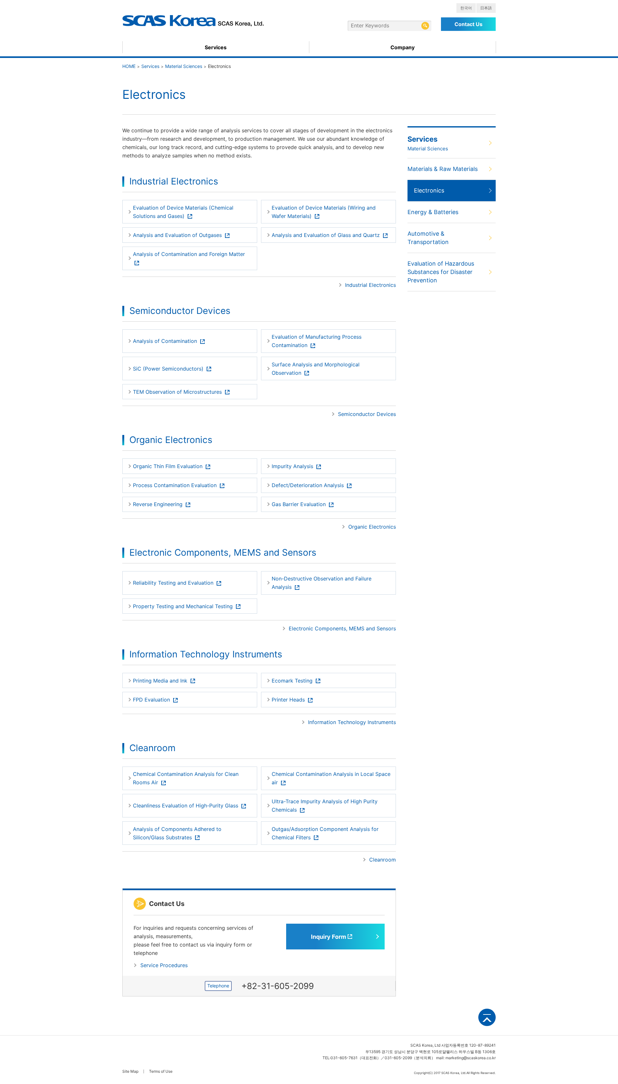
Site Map (130, 1071)
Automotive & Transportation (428, 237)
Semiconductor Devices (367, 414)
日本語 (486, 7)
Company (402, 47)
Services (216, 47)
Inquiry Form (328, 936)
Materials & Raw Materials (442, 168)
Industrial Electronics (370, 285)
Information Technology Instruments (352, 722)
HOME (129, 66)
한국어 (466, 7)
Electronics (429, 190)
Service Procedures (164, 965)
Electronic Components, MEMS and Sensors (342, 628)
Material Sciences (183, 66)
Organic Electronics (372, 526)
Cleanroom (382, 859)
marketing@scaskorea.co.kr (470, 1057)
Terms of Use (161, 1071)
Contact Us (468, 24)
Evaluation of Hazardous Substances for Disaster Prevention (440, 272)
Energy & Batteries (432, 212)
